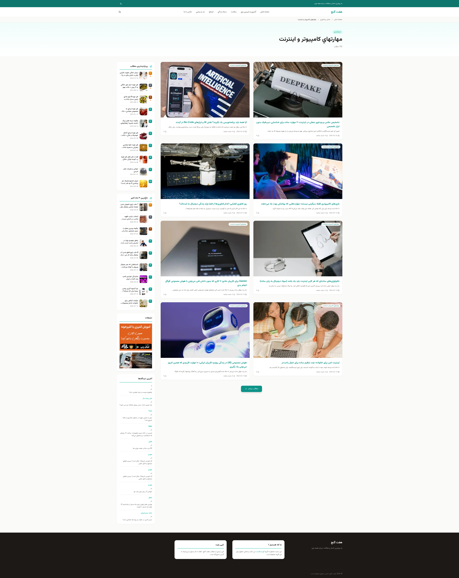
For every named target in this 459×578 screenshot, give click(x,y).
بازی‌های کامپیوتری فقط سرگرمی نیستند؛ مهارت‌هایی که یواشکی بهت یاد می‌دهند (300, 204)
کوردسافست (259, 551)
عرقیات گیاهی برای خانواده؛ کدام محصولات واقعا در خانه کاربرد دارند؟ (129, 302)
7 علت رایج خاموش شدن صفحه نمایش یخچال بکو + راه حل (129, 205)
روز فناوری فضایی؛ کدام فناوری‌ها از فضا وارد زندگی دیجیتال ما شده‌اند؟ (213, 204)
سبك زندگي (222, 11)
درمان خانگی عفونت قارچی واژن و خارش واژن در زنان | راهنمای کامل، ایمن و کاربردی (129, 74)
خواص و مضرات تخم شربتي (130, 170)
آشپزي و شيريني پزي (248, 11)
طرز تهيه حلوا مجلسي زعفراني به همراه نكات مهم (130, 146)
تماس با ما (188, 11)
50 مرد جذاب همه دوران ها (142, 448)
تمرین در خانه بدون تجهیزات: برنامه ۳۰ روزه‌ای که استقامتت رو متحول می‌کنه (136, 434)
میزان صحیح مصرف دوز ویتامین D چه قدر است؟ (129, 182)
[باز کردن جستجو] (119, 12)
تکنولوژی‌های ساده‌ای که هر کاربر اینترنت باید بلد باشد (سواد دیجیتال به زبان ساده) (299, 281)
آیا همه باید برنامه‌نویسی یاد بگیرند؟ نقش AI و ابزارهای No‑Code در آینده (211, 122)
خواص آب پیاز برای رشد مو (143, 492)
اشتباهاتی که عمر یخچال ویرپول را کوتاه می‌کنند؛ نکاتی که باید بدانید (129, 265)
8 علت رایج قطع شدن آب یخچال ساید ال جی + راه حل (129, 253)
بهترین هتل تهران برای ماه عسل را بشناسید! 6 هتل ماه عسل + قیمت (136, 505)
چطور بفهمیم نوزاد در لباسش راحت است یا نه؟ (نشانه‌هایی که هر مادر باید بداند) (129, 241)
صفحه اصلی (264, 11)
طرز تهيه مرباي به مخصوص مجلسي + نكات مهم (129, 110)
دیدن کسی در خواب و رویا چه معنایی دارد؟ (137, 520)
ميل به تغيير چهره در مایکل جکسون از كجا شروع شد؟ (137, 419)
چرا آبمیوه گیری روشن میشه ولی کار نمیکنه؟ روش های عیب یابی (130, 289)
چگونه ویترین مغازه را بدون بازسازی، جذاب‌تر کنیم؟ (130, 229)
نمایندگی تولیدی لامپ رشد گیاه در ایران (130, 277)
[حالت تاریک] (119, 3)
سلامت (234, 11)
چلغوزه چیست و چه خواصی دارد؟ (140, 392)
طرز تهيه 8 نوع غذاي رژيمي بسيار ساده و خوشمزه (131, 98)
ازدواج (211, 11)
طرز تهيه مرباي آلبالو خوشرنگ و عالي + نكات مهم (130, 134)
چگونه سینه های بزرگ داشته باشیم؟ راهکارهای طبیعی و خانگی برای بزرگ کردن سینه (129, 122)
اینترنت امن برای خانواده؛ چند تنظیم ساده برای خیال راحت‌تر (310, 363)
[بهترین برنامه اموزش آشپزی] (136, 337)
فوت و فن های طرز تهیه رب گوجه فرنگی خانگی (129, 158)
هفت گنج (336, 542)
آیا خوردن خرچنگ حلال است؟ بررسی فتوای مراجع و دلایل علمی (137, 462)
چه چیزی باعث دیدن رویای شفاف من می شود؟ (136, 405)
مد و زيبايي (200, 11)
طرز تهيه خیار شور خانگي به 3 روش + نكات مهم (129, 86)
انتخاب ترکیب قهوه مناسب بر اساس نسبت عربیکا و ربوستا (130, 217)
